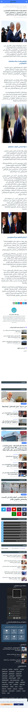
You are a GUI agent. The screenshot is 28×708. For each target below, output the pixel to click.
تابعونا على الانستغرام (15, 613)
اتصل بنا (17, 697)
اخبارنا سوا (24, 17)
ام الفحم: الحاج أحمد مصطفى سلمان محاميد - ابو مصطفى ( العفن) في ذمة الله (11, 556)
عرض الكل (4, 391)
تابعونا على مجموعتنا (15, 608)
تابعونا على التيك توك (15, 611)
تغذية (22, 680)
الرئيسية (24, 697)
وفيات (8, 693)
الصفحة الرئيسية (23, 5)
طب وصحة (4, 688)
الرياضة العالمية (18, 675)
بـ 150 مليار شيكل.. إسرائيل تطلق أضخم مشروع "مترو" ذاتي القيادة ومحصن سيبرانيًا (12, 336)
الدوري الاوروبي (23, 538)
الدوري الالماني (23, 527)
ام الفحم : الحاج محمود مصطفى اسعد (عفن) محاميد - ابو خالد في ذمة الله (12, 578)
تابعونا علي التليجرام (15, 615)
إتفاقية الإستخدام (12, 697)
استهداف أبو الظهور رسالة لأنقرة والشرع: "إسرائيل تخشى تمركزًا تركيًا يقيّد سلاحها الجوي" (11, 342)
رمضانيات (11, 686)
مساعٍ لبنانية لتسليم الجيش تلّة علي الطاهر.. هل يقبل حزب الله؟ (12, 331)
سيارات (20, 686)
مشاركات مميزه (11, 690)
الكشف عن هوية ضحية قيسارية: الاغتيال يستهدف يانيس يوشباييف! (12, 561)
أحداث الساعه (4, 669)
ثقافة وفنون (22, 682)
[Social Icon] (24, 509)
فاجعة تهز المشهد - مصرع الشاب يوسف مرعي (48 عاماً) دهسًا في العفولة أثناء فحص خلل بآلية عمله (14, 448)
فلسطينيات (21, 688)
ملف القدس (18, 690)
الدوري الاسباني (23, 522)
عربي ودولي (14, 300)
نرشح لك (3, 693)
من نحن (21, 697)
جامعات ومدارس (5, 684)
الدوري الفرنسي (23, 530)
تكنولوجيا (16, 682)
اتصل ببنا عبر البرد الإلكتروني (17, 605)
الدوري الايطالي (23, 533)
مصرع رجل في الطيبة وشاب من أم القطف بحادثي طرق (10, 413)
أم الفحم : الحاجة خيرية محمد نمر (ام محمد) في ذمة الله (11, 567)
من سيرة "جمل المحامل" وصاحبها (14, 406)
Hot (18, 5)
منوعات (23, 690)
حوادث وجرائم (22, 684)
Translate (23, 548)
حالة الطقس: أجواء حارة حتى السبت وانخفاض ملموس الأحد (14, 498)
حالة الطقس (15, 684)
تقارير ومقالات (11, 682)
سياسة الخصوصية (5, 697)
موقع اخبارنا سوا (19, 601)
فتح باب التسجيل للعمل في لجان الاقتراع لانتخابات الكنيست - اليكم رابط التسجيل (12, 572)
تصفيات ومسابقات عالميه (21, 540)
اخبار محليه (22, 669)
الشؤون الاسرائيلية (20, 300)
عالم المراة (9, 688)
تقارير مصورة (4, 682)
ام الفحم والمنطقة (5, 680)
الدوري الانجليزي (23, 525)
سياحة (16, 686)
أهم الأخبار (10, 669)
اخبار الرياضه (16, 669)
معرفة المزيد (7, 704)
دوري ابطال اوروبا (22, 535)
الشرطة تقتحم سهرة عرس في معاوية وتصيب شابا (10, 473)
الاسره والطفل (4, 671)
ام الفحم (21, 603)
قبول (19, 704)
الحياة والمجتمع (11, 671)
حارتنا (11, 684)
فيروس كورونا (4, 690)
